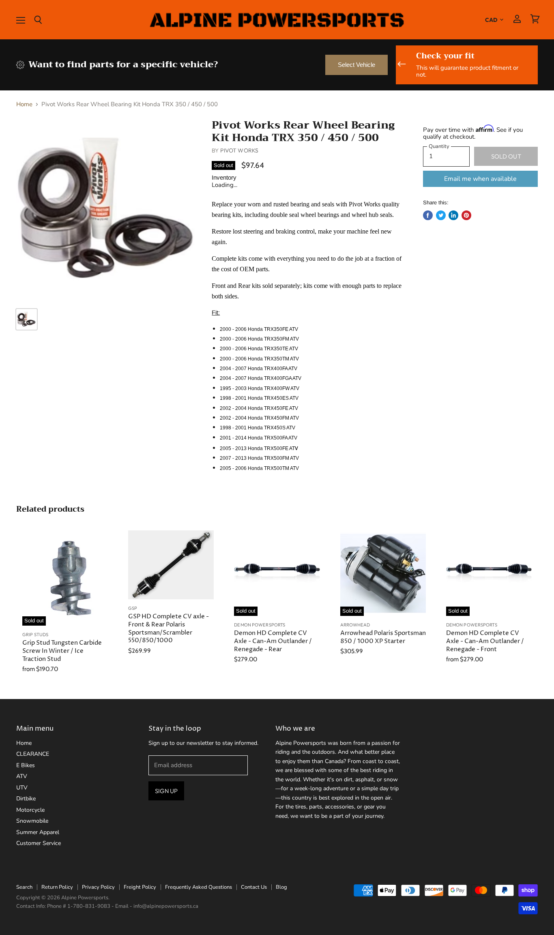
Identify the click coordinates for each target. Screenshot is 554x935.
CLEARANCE (32, 754)
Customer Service (38, 843)
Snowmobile (32, 821)
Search (24, 887)
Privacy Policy (98, 887)
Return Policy (57, 887)
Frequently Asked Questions (198, 887)
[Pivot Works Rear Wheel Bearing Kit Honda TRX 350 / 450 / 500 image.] (107, 210)
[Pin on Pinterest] (466, 215)
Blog (281, 887)
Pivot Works (239, 150)
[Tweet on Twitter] (441, 215)
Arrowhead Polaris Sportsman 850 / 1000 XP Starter (383, 637)
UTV (22, 787)
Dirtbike (26, 798)
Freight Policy (140, 887)
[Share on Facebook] (428, 215)
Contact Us (254, 887)
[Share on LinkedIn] (453, 215)
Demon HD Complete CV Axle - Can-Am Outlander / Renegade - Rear (273, 641)
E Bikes (25, 765)
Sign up (166, 791)
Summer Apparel (37, 832)
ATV (21, 776)
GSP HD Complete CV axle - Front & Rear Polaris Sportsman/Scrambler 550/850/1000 (168, 628)
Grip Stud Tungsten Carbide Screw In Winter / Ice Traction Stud (62, 651)
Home (24, 104)
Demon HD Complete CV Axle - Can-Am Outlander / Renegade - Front (485, 641)
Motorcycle (30, 810)
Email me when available (480, 178)
